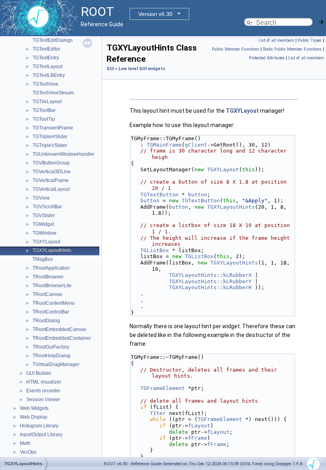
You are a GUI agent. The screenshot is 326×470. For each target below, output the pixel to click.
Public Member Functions (235, 49)
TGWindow (44, 233)
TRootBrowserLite (52, 285)
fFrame (197, 438)
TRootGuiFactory (51, 347)
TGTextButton (159, 195)
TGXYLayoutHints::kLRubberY (210, 281)
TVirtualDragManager (56, 364)
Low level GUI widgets (141, 68)
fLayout (199, 426)
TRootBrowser (48, 277)
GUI (110, 68)
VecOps (28, 452)
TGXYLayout (46, 242)
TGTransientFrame (53, 128)
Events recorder (43, 391)
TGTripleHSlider (50, 136)
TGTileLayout (47, 101)
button (197, 195)
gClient (196, 145)
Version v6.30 (155, 14)
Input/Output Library (41, 434)
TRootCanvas (47, 294)
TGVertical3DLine (52, 171)
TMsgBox (43, 259)
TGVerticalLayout (51, 189)
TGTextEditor (46, 49)
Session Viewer (43, 399)
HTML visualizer (43, 382)
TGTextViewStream (53, 93)
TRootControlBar (51, 312)
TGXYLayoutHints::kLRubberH (210, 287)
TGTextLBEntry (49, 75)
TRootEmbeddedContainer (62, 338)
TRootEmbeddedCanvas (59, 329)
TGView (41, 198)
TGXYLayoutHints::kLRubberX (210, 275)
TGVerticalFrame (51, 180)
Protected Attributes (267, 58)
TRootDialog (46, 320)
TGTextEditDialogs (53, 40)
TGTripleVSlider (50, 145)
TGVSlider (44, 215)
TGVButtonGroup (51, 163)
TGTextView (45, 84)
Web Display (33, 417)
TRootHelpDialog (51, 355)
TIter (158, 413)
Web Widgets (34, 408)
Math (25, 443)
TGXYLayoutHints (52, 250)
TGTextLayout (47, 66)
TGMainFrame (164, 145)
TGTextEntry (46, 58)
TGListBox (154, 250)
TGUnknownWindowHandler (64, 154)
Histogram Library (39, 426)
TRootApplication (51, 268)
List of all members (276, 40)
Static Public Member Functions (292, 49)
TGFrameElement (162, 388)
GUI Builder (38, 373)
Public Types (310, 40)
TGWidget (43, 224)
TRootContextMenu (54, 303)
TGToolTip (44, 119)
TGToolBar (44, 110)
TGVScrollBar (47, 207)
